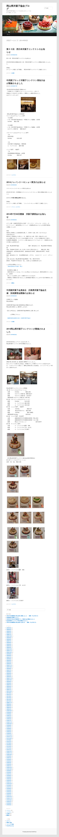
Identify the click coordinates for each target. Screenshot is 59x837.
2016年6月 (8, 759)
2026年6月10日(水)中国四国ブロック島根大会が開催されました (20, 619)
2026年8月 (8, 628)
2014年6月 (8, 788)
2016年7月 (8, 757)
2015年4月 (8, 778)
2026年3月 (8, 633)
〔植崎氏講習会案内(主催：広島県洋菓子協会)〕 (18, 318)
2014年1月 (8, 795)
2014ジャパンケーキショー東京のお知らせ (26, 182)
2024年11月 (9, 650)
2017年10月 (9, 738)
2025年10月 (9, 636)
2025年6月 (8, 642)
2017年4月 (8, 746)
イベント (13, 207)
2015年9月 (8, 770)
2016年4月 (8, 762)
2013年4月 (8, 804)
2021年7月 (8, 694)
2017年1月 (8, 749)
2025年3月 (8, 646)
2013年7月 (8, 801)
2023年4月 (8, 675)
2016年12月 (9, 751)
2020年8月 (8, 704)
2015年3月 (8, 780)
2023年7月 (8, 670)
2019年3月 (8, 718)
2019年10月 (9, 710)
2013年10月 (9, 800)
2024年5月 (8, 660)
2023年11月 (9, 665)
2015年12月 (9, 767)
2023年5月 (8, 673)
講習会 (13, 283)
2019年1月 (8, 720)
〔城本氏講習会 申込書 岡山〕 (14, 266)
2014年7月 (8, 787)
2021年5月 (8, 697)
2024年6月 (8, 658)
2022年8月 (8, 683)
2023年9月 (8, 668)
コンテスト (14, 175)
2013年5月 (8, 803)
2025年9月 (8, 637)
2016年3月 (8, 764)
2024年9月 (8, 654)
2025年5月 (8, 644)
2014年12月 (9, 783)
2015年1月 (8, 782)
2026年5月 (8, 631)
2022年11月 (9, 678)
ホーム (8, 34)
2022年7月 (8, 684)
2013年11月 (9, 798)
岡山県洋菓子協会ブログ (18, 7)
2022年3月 (8, 688)
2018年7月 (8, 727)
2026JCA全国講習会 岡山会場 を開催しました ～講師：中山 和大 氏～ (22, 615)
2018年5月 (8, 730)
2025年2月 (8, 647)
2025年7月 (8, 641)
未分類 (13, 73)
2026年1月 (8, 634)
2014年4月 (8, 790)
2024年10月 (9, 652)
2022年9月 (8, 681)
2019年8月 (8, 714)
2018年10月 (9, 723)
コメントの (10, 824)
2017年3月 (8, 748)
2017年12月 (9, 735)
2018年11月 (9, 722)
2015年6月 (8, 775)
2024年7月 (8, 657)
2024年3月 (8, 662)
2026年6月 (8, 629)
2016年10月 (9, 754)
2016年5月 (8, 761)
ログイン (8, 821)
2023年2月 (8, 676)
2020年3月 (8, 707)
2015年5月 (8, 777)
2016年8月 (8, 756)
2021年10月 (9, 691)
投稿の (9, 822)
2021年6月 (8, 696)
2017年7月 (8, 741)
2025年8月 (8, 639)
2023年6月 (8, 671)
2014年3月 (8, 791)
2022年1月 (8, 689)
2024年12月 (9, 649)
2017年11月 (9, 736)
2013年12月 (9, 796)
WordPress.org (10, 825)
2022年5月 (8, 686)
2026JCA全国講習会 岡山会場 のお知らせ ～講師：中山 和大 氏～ (21, 622)
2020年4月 (8, 705)
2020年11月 (9, 702)
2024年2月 (8, 663)
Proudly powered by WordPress (29, 831)
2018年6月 (8, 728)
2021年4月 (8, 699)
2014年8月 (8, 785)
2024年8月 (8, 655)
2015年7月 (8, 774)
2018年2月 (8, 733)
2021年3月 (8, 701)
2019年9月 (8, 712)
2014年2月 (8, 793)
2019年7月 (8, 715)
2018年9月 (8, 725)
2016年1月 (8, 766)
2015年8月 (8, 772)
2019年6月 (8, 717)
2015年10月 (9, 769)
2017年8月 (8, 740)
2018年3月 (8, 731)
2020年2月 (8, 709)
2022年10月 (9, 680)
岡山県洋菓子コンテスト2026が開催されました (17, 620)
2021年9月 (8, 692)
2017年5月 (8, 744)
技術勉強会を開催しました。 (12, 617)
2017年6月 (8, 743)
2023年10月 (9, 667)
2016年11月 (9, 753)
